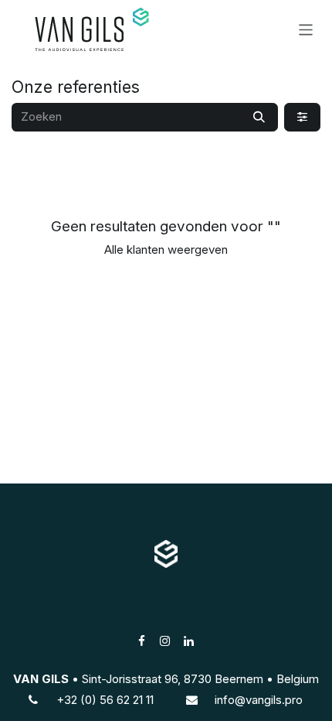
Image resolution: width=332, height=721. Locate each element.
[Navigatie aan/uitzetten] (306, 29)
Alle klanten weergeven (166, 249)
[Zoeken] (259, 117)
